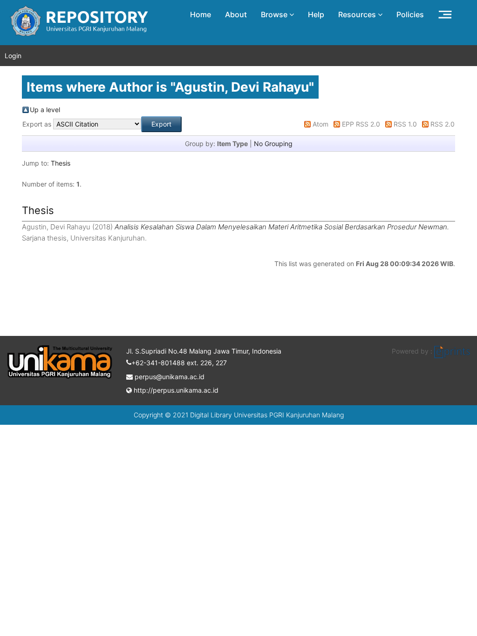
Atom (320, 124)
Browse (275, 14)
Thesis (60, 163)
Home (200, 14)
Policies (410, 14)
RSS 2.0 (442, 124)
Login (13, 56)
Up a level (45, 110)
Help (316, 14)
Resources (358, 14)
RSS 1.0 (405, 124)
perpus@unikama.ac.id (168, 377)
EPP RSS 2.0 (361, 124)
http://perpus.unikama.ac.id (175, 390)
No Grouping (273, 143)
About (236, 14)
